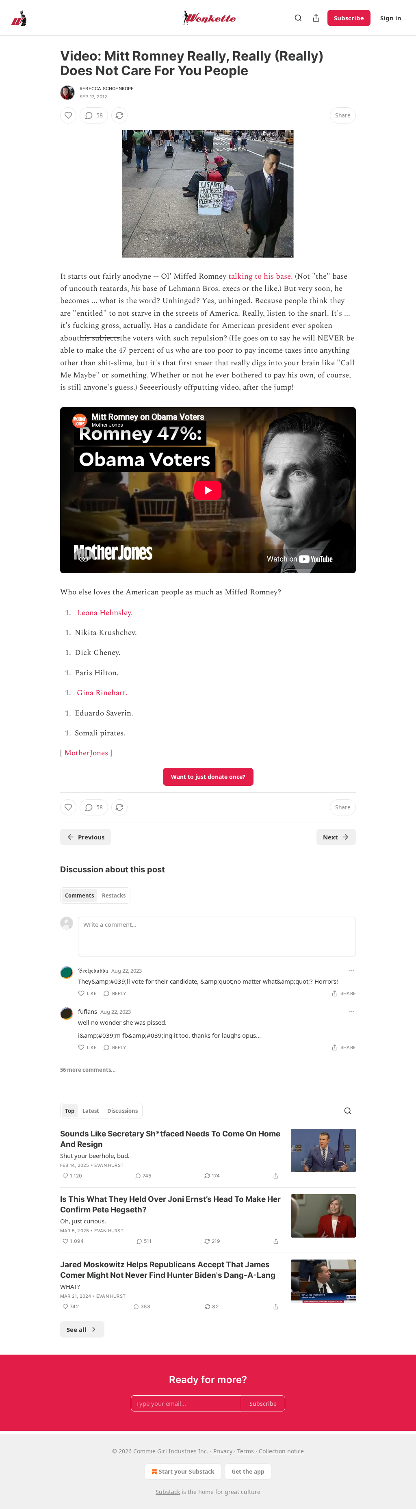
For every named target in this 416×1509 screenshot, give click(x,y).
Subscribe (349, 18)
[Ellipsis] (351, 970)
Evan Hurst (109, 1165)
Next (330, 837)
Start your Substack (186, 1471)
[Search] (298, 18)
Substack (168, 1492)
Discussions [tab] (122, 1110)
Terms (245, 1451)
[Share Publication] (316, 18)
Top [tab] (69, 1110)
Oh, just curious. (83, 1221)
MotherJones (86, 753)
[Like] (68, 115)
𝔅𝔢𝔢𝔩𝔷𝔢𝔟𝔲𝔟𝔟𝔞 (93, 970)
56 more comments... (88, 1069)
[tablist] (95, 895)
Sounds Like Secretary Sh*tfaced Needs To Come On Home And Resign (170, 1139)
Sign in (390, 18)
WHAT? (70, 1286)
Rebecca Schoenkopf (107, 88)
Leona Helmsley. (105, 613)
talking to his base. (260, 276)
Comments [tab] (79, 895)
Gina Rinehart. (102, 693)
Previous (91, 837)
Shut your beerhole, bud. (95, 1155)
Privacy (222, 1451)
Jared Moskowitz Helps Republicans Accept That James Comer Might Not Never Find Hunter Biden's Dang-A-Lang (167, 1270)
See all (77, 1329)
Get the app (248, 1471)
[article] (208, 1154)
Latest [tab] (90, 1110)
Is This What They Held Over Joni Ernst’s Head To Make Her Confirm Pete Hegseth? (170, 1204)
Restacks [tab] (114, 895)
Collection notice (281, 1451)
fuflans (87, 1011)
